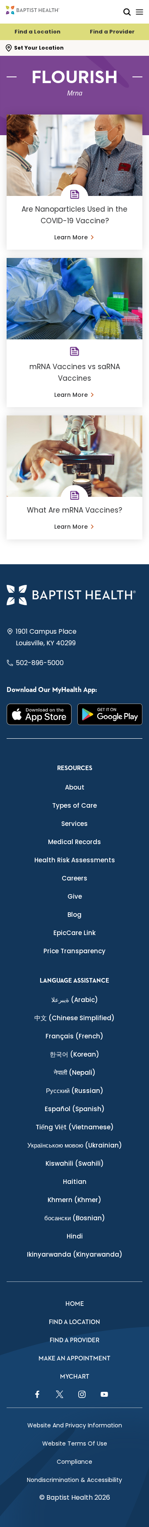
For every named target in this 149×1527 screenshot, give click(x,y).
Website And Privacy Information (74, 1425)
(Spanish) (75, 1109)
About (74, 787)
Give (74, 896)
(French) (74, 1036)
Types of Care (74, 805)
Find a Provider (112, 32)
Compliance (74, 1462)
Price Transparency (74, 951)
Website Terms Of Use (74, 1443)
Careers (74, 878)
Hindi (75, 1236)
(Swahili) (75, 1163)
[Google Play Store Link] (109, 714)
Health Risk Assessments (74, 860)
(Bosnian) (74, 1218)
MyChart (74, 1377)
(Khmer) (74, 1199)
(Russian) (74, 1090)
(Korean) (74, 1054)
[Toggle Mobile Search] (127, 12)
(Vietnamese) (75, 1127)
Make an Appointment (74, 1358)
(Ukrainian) (74, 1145)
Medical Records (74, 841)
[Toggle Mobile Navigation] (139, 12)
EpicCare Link (74, 932)
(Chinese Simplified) (74, 1018)
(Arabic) (74, 999)
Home (74, 1304)
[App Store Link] (39, 714)
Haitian (75, 1181)
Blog (74, 914)
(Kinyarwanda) (75, 1254)
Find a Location (37, 32)
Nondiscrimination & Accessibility (74, 1480)
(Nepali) (75, 1072)
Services (74, 823)
